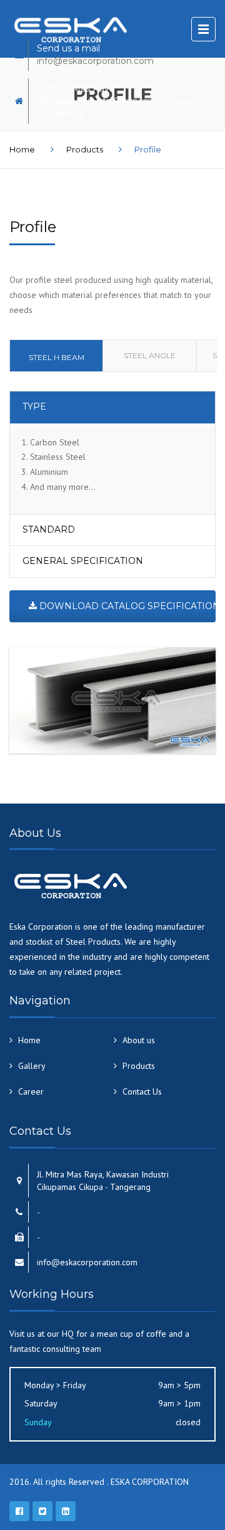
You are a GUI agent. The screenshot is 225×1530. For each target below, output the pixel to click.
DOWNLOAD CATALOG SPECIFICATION (126, 606)
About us (138, 1040)
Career (31, 1091)
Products (84, 149)
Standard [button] (48, 529)
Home (22, 149)
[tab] (56, 355)
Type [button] (34, 406)
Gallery (32, 1065)
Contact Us (142, 1091)
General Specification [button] (82, 560)
